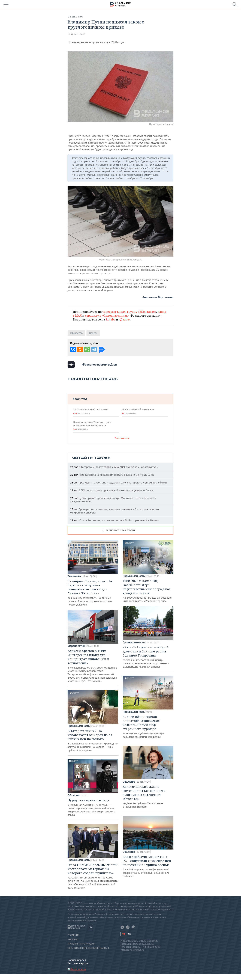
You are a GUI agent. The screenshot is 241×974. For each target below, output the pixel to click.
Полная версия (77, 960)
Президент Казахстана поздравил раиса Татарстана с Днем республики (118, 482)
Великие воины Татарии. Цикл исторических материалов (92, 425)
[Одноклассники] (80, 349)
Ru (123, 934)
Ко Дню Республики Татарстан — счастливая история (144, 796)
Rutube (110, 319)
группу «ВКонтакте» (141, 312)
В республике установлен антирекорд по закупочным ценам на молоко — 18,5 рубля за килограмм (93, 740)
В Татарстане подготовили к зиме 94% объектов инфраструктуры (114, 467)
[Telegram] (94, 349)
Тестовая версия (78, 963)
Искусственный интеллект (138, 411)
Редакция (73, 935)
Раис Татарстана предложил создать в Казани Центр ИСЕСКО (112, 474)
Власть (93, 333)
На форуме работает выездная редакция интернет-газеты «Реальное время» (147, 591)
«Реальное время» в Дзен (99, 364)
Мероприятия (76, 646)
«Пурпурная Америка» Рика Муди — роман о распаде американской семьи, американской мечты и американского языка (91, 807)
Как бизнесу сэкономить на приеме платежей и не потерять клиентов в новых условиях (90, 592)
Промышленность (79, 725)
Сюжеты (80, 399)
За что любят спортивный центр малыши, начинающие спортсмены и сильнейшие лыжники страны (146, 656)
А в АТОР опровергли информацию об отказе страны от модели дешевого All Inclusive (147, 866)
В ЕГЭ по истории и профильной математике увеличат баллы (111, 490)
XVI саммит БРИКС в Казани (90, 411)
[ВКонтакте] (73, 349)
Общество (75, 16)
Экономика (74, 576)
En (129, 934)
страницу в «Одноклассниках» (107, 315)
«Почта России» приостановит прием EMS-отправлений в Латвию (114, 520)
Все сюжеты (122, 438)
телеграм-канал (114, 312)
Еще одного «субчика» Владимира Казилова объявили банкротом (143, 726)
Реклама (72, 939)
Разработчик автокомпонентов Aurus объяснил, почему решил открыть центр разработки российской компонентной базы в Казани (93, 876)
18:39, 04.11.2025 (76, 34)
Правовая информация (81, 944)
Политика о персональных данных (88, 948)
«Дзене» (124, 319)
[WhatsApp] (87, 349)
